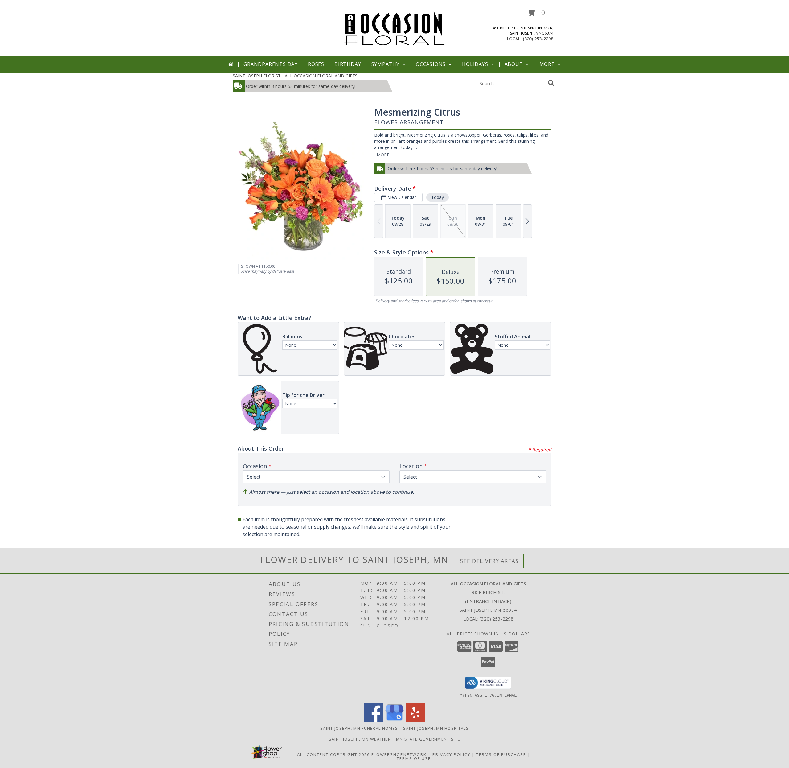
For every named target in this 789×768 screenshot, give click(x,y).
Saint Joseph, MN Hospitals (436, 728)
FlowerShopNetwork (399, 754)
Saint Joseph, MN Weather (360, 739)
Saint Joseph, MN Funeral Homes (359, 728)
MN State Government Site (428, 739)
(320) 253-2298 (538, 39)
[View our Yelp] (415, 721)
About (514, 64)
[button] (536, 13)
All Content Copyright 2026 (333, 754)
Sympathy (385, 64)
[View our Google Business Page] (394, 721)
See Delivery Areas (489, 560)
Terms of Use (414, 758)
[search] (551, 83)
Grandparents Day (270, 64)
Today (437, 197)
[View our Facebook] (373, 721)
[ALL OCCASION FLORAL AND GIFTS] (394, 28)
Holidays (475, 64)
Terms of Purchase (501, 754)
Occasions (431, 64)
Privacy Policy (451, 754)
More (546, 64)
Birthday (347, 64)
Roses (316, 64)
